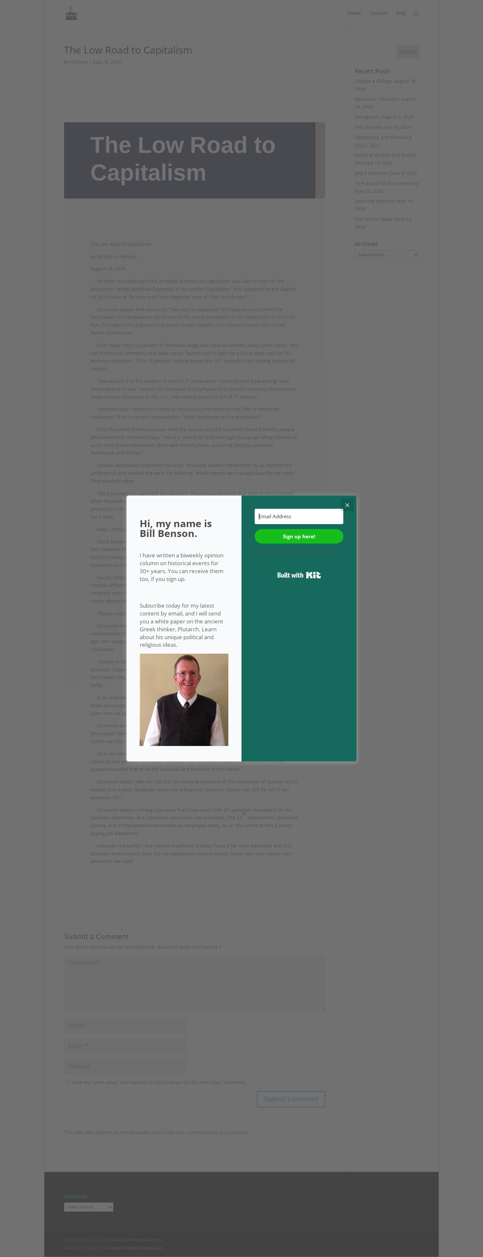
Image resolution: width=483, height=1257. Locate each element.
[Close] (347, 504)
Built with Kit (299, 575)
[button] (184, 701)
